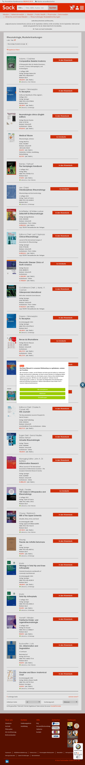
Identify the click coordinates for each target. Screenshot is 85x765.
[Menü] (81, 744)
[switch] (78, 757)
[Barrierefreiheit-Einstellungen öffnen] (82, 384)
